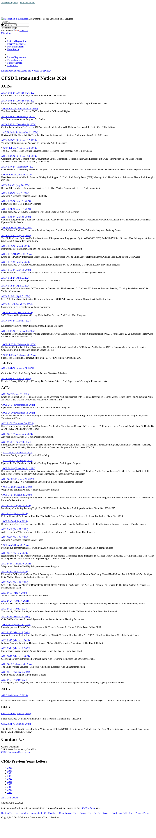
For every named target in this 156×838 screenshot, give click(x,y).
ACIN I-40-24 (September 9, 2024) (19, 148)
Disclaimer (6, 33)
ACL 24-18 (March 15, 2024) (16, 624)
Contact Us (85, 813)
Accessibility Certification (43, 813)
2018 (9, 789)
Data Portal (12, 65)
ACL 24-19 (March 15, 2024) (15, 616)
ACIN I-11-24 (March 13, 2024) (16, 304)
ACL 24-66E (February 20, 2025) (17, 479)
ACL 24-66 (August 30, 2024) (17, 487)
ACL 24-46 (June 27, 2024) (14, 529)
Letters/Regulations (16, 57)
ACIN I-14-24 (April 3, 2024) (15, 277)
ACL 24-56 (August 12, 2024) (16, 505)
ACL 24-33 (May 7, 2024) (14, 593)
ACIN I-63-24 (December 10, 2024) (18, 100)
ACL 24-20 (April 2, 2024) (14, 608)
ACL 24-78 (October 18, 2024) (16, 442)
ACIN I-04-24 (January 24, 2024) (17, 368)
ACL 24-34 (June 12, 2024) (14, 582)
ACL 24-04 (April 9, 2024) (14, 680)
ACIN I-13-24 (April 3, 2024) (15, 285)
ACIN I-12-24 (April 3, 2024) (15, 296)
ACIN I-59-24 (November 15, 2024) (20, 108)
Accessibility (22, 813)
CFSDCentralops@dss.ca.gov (15, 752)
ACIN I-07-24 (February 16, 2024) (18, 331)
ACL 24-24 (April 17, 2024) (15, 600)
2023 (9, 776)
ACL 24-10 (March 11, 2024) (15, 656)
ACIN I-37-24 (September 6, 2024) (18, 166)
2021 (9, 781)
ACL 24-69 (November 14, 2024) (18, 468)
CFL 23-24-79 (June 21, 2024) (16, 724)
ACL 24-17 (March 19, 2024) (15, 632)
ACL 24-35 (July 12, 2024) (14, 571)
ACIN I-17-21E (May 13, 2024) (16, 254)
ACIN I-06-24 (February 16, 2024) (19, 344)
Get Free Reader (101, 813)
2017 (9, 792)
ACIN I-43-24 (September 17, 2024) (19, 140)
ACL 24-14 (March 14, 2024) (15, 648)
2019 (9, 787)
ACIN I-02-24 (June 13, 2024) (16, 378)
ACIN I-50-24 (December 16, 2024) (18, 124)
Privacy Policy (142, 813)
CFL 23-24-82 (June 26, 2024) (16, 713)
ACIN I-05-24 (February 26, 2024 (18, 355)
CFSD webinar (87, 808)
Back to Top (7, 813)
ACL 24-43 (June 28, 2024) (15, 545)
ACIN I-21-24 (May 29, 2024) (17, 227)
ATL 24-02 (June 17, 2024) (14, 695)
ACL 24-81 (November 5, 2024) (17, 434)
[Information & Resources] (14, 18)
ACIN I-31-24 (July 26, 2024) (15, 185)
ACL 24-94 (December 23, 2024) (18, 404)
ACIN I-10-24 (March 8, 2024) (17, 312)
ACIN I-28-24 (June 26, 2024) (16, 201)
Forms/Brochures (15, 60)
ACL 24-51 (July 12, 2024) (14, 513)
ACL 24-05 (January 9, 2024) (15, 672)
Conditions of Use (68, 813)
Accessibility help (9, 2)
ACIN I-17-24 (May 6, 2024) (15, 262)
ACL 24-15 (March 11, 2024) (15, 640)
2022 (9, 778)
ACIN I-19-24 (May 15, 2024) (16, 235)
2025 (9, 770)
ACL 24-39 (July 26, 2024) (14, 553)
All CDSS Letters (9, 797)
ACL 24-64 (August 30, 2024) (17, 495)
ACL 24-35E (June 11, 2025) (15, 394)
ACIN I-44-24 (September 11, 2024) (20, 132)
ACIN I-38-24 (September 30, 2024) (19, 156)
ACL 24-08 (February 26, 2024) (16, 664)
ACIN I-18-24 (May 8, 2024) (15, 246)
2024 (9, 773)
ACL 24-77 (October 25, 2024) (18, 452)
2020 (9, 784)
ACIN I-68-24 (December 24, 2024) (18, 92)
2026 (9, 767)
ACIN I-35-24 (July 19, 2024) (17, 174)
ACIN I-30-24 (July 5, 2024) (15, 193)
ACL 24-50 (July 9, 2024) (15, 521)
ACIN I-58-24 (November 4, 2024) (18, 116)
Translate (24, 30)
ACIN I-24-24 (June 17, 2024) (16, 209)
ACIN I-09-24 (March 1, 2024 (16, 320)
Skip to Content (27, 2)
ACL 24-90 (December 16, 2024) (18, 412)
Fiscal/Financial (14, 62)
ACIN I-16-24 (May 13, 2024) (16, 270)
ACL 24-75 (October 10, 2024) (18, 460)
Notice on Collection (122, 813)
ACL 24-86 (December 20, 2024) (17, 423)
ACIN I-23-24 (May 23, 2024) (16, 217)
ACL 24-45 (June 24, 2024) (14, 537)
